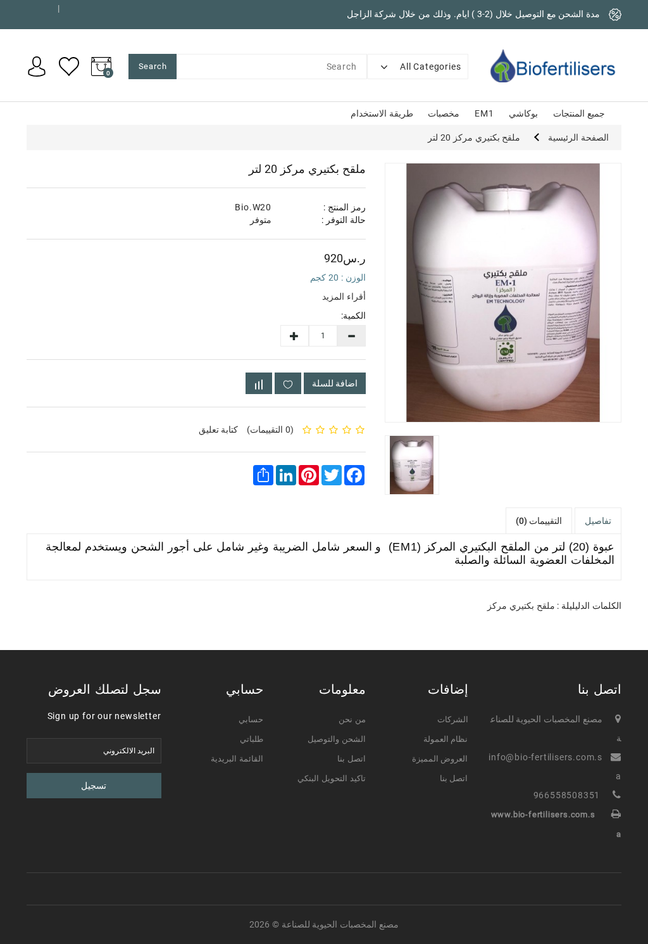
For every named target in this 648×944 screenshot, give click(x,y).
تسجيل (93, 786)
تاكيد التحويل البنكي (331, 778)
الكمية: (360, 315)
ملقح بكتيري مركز (521, 606)
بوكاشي (523, 113)
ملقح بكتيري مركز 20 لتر (474, 137)
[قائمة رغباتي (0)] (69, 66)
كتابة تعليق (219, 429)
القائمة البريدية (237, 758)
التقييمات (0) (539, 521)
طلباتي (251, 739)
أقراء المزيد (344, 296)
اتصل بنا (454, 778)
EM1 (484, 113)
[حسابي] (37, 66)
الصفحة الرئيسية (578, 137)
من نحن (352, 719)
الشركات (452, 719)
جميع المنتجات (579, 113)
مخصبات (443, 113)
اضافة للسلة (335, 383)
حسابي (251, 719)
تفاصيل (598, 521)
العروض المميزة (440, 758)
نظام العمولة (445, 739)
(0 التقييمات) (270, 429)
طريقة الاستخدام (382, 113)
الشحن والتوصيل (337, 739)
